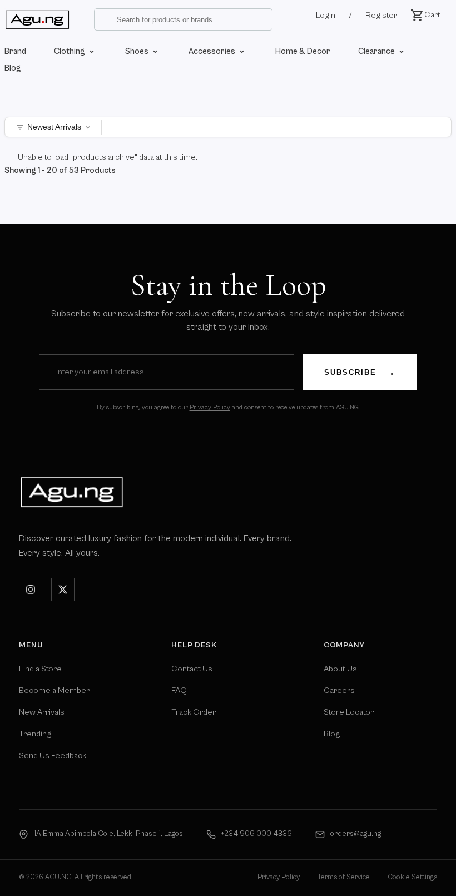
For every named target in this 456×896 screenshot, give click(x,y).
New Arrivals (42, 712)
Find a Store (40, 669)
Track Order (193, 712)
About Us (340, 669)
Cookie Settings (412, 877)
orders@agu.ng (355, 833)
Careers (339, 690)
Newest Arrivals (54, 127)
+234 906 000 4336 (256, 833)
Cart (432, 14)
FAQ (179, 690)
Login (325, 15)
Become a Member (54, 690)
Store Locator (349, 712)
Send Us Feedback (52, 755)
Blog (332, 734)
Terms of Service (344, 877)
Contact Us (191, 669)
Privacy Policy (210, 407)
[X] (63, 589)
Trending (35, 734)
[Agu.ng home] (72, 492)
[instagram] (30, 589)
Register (381, 15)
